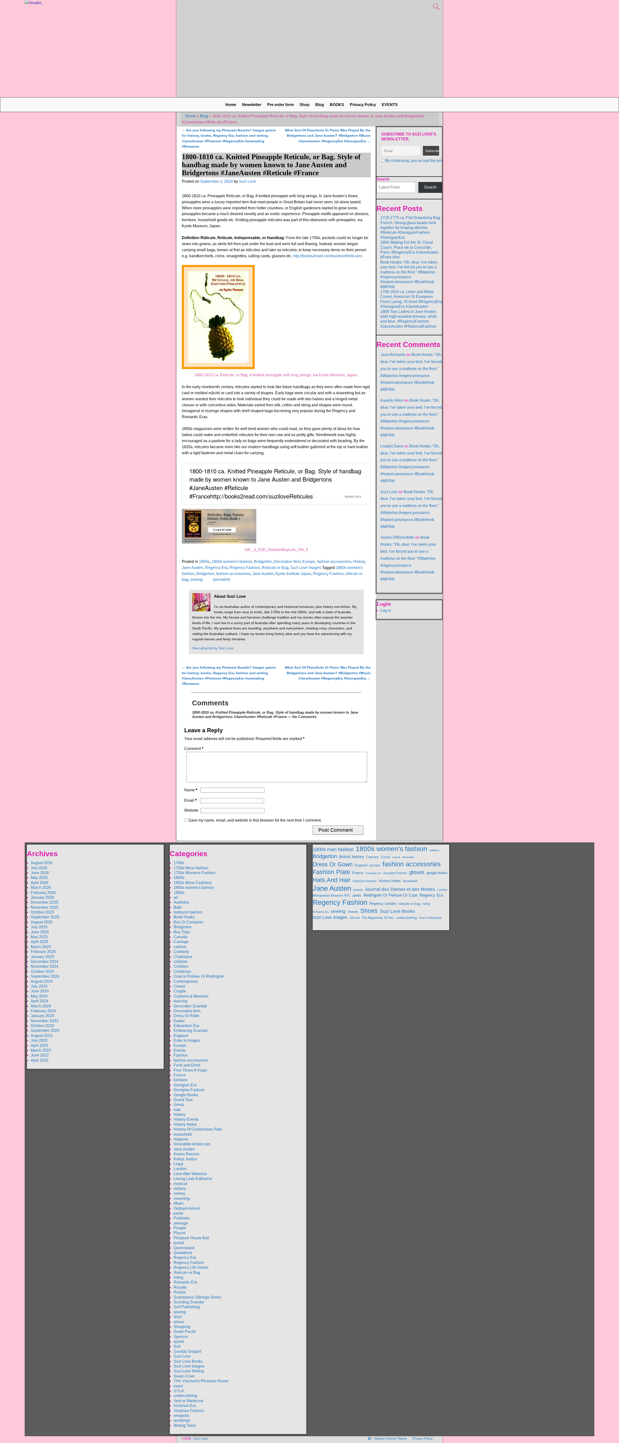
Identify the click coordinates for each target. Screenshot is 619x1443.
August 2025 (41, 922)
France (180, 1075)
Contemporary (186, 981)
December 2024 (44, 961)
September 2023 (45, 1030)
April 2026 (39, 883)
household (183, 1134)
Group (179, 1105)
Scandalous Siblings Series (197, 1297)
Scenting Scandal (189, 1302)
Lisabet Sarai (391, 446)
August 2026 (41, 863)
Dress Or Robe (186, 1016)
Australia (181, 902)
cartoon (180, 947)
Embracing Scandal (190, 1030)
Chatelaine (183, 957)
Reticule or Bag (275, 568)
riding (178, 1277)
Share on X (353, 497)
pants (178, 1213)
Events (179, 1050)
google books (437, 873)
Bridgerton (263, 561)
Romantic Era (185, 1282)
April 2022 (39, 1060)
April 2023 (39, 1045)
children (180, 961)
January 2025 (42, 957)
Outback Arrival (187, 1208)
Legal (178, 1164)
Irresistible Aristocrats (192, 1144)
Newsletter (251, 105)
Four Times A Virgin (190, 1070)
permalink (221, 579)
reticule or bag (409, 904)
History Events (186, 1119)
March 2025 (41, 947)
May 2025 (39, 937)
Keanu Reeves (186, 1154)
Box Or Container (188, 922)
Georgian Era (185, 1085)
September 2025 (45, 917)
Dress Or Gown (333, 864)
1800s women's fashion (232, 561)
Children (181, 966)
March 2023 (41, 1050)
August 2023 (41, 1036)
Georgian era (373, 873)
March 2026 (41, 887)
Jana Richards (392, 355)
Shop (305, 105)
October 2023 (42, 1026)
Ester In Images (187, 1040)
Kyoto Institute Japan (293, 574)
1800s (204, 561)
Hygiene (181, 1139)
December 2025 (44, 902)
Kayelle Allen (391, 400)
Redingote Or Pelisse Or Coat (390, 895)
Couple (180, 991)
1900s (179, 893)
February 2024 (43, 1011)
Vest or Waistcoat (188, 1401)
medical (180, 1184)
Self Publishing (187, 1307)
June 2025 (40, 932)
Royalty (180, 1287)
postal (179, 1243)
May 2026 (39, 878)
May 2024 (39, 996)
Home (230, 105)
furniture (181, 1080)
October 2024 (42, 971)
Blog (319, 105)
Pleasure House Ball (191, 1238)
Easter (179, 1021)
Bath (178, 907)
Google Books (186, 1095)
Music (179, 1203)
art (176, 897)
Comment (193, 749)
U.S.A (179, 1391)
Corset (179, 986)
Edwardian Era (186, 1026)
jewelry (358, 889)
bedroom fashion (188, 912)
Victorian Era (185, 1406)
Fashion (181, 1055)
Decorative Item (287, 561)
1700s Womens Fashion (194, 873)
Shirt (178, 1317)
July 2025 (39, 927)
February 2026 (43, 893)
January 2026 (42, 897)
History (359, 561)
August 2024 (41, 981)
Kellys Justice (185, 1159)
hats (177, 1110)
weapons (181, 1415)
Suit (177, 1346)
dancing (180, 1001)
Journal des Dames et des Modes (400, 889)
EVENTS (390, 105)
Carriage (181, 942)
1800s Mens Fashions (193, 883)
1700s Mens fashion (191, 868)
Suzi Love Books (188, 1361)
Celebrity (181, 952)
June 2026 (40, 873)
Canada (180, 937)
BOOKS (337, 105)
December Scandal (190, 1006)
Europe (308, 561)
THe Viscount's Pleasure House (201, 1381)
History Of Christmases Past (198, 1129)
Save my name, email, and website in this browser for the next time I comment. (255, 820)
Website (191, 810)
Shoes (369, 910)
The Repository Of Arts (378, 918)
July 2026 (39, 868)
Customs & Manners (191, 996)
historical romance (365, 881)
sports (179, 1341)
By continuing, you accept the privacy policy (422, 161)
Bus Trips (182, 932)
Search (383, 179)
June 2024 (40, 991)
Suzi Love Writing (189, 1371)
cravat (396, 857)
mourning (182, 1198)
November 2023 (44, 1021)
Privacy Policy (363, 105)
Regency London (382, 904)
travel (178, 1386)
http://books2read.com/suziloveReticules (327, 256)
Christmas (182, 971)
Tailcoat (354, 917)
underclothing (185, 1396)
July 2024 (39, 986)
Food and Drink (187, 1065)
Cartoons (372, 857)
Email (190, 800)
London (180, 1169)
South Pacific (185, 1332)
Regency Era (216, 568)
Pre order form (280, 105)
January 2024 (42, 1016)
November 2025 (44, 907)
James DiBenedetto (397, 537)
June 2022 (40, 1055)
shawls (353, 912)
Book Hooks (184, 917)
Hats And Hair (331, 879)
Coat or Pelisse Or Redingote (199, 976)
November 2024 (44, 966)
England (181, 1036)
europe (374, 865)
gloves (416, 872)
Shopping (182, 1327)
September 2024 (45, 976)
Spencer (181, 1337)
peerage (181, 1223)
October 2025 (42, 912)
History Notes (185, 1124)
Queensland (184, 1248)
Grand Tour (183, 1100)
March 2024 (41, 1006)
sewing (196, 579)
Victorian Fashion (189, 1411)
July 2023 (39, 1040)
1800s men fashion (333, 849)
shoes (179, 1322)
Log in (385, 610)
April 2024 (39, 1001)
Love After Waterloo (190, 1174)
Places (179, 1233)
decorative (408, 857)
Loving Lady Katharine (193, 1179)
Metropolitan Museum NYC (331, 895)
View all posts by (213, 648)
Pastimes (182, 1218)
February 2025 (43, 952)
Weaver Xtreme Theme (390, 1438)
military (180, 1188)
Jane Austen (192, 568)
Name (190, 790)
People (180, 1228)
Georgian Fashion (189, 1090)
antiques (434, 850)
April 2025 (39, 942)
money (179, 1193)
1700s (179, 863)
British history (351, 856)
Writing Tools (185, 1425)
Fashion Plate (331, 872)
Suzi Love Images (305, 568)
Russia (180, 1292)
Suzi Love (389, 492)
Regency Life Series (191, 1267)
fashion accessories (334, 561)
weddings (182, 1420)
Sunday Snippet (187, 1351)
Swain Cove (184, 1376)
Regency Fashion (244, 568)
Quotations (183, 1253)
